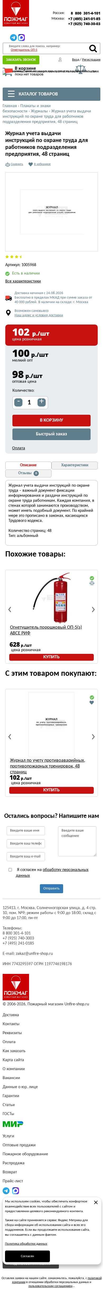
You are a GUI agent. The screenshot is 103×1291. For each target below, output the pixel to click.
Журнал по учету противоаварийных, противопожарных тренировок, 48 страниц (47, 766)
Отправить (51, 889)
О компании (14, 1069)
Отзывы (27, 473)
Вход (75, 59)
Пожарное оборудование (25, 1154)
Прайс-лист (13, 1181)
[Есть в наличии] (92, 578)
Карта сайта (13, 1060)
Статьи (9, 1105)
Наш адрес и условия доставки (39, 315)
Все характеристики (23, 281)
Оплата (18, 448)
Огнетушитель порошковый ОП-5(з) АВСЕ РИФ (46, 630)
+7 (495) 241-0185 (18, 943)
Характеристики (74, 465)
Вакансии (11, 1078)
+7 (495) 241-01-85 (84, 19)
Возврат (10, 1172)
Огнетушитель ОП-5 (24, 50)
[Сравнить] (92, 583)
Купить (51, 657)
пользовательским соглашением (50, 1286)
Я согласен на (52, 873)
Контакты (11, 1024)
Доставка (11, 1015)
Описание (28, 465)
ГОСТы (8, 1114)
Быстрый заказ (51, 434)
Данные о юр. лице (20, 1087)
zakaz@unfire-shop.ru (34, 954)
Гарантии (11, 1096)
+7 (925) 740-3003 (18, 938)
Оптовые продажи (19, 1145)
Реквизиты (12, 1033)
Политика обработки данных (26, 1244)
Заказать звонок (21, 60)
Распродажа (14, 1163)
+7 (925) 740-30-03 (84, 24)
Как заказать (14, 1051)
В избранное (42, 164)
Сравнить (17, 164)
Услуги (8, 1136)
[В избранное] (92, 702)
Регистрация (91, 59)
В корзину (51, 420)
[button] (90, 244)
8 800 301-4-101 (85, 13)
